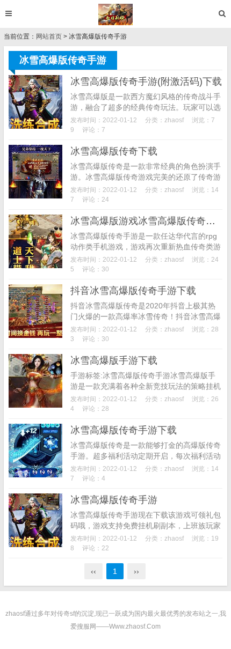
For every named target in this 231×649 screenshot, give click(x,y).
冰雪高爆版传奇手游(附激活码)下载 (146, 81)
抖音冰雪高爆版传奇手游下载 (133, 290)
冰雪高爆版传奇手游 (113, 500)
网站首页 (49, 36)
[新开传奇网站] (115, 14)
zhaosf (174, 120)
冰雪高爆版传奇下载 (113, 151)
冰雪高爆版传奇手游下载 (123, 430)
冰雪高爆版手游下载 (113, 360)
